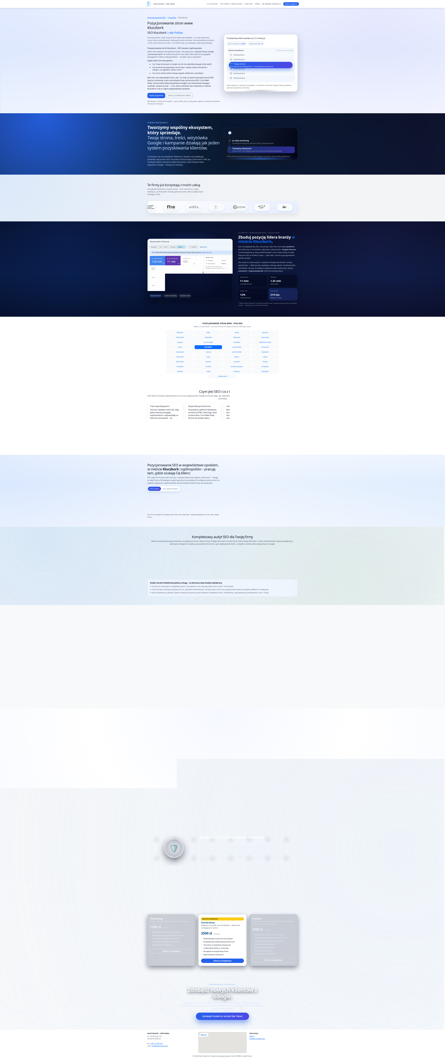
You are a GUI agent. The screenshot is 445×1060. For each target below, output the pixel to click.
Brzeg (237, 332)
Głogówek (208, 337)
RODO (251, 1036)
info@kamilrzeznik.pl (160, 1046)
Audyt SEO (249, 4)
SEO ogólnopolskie (170, 489)
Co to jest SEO (212, 4)
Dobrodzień (180, 337)
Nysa (208, 357)
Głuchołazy (265, 337)
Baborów (180, 332)
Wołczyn (237, 371)
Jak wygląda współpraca (271, 4)
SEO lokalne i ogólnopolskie (231, 4)
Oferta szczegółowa (171, 951)
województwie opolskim (179, 88)
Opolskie (172, 17)
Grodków (237, 342)
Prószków (180, 366)
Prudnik (208, 366)
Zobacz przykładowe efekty (179, 95)
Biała (208, 332)
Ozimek (208, 362)
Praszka (265, 362)
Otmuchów (180, 362)
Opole (265, 357)
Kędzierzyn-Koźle (265, 342)
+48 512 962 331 (156, 1043)
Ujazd (208, 371)
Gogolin (180, 342)
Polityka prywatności (257, 1039)
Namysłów (265, 352)
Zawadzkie (265, 371)
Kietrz (180, 347)
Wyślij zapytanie (291, 4)
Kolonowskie (236, 347)
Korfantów (265, 347)
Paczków (237, 362)
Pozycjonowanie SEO (156, 17)
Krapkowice (180, 352)
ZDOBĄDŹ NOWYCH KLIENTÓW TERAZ (222, 1016)
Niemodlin (180, 357)
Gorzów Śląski (208, 342)
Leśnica (208, 352)
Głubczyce (236, 337)
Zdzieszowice (222, 376)
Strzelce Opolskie (237, 366)
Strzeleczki (265, 366)
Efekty (257, 4)
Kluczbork (208, 347)
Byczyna (265, 332)
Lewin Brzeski (236, 352)
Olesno (236, 357)
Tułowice (180, 371)
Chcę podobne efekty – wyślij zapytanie (222, 700)
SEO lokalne (154, 489)
